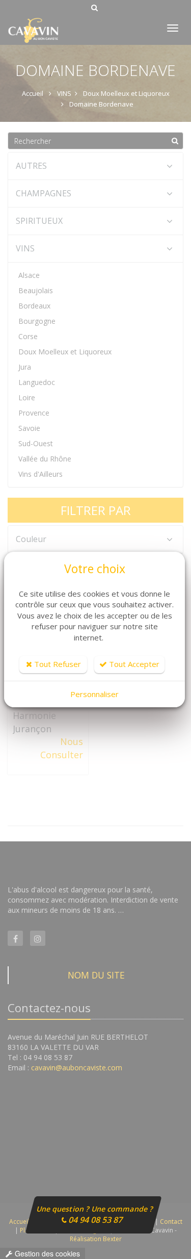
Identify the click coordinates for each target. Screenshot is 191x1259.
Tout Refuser (56, 664)
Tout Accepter (133, 664)
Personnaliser (94, 694)
